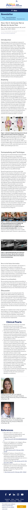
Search (16, 1)
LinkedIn (14, 494)
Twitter (10, 494)
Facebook (5, 494)
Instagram (18, 494)
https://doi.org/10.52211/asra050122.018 (8, 33)
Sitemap (19, 500)
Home (14, 5)
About (12, 499)
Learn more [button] (4, 508)
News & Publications (11, 17)
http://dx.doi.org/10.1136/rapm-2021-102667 (15, 472)
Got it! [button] (21, 506)
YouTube (22, 494)
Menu (15, 10)
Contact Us (7, 499)
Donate (17, 499)
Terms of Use (13, 500)
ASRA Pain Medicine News (10, 19)
